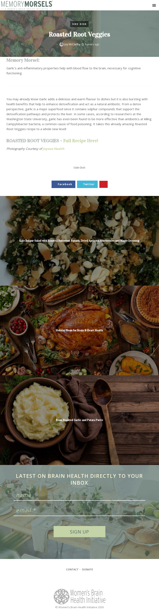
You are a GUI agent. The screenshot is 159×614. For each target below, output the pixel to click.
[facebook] (70, 581)
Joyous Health (53, 149)
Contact (72, 569)
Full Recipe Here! (80, 140)
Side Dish (79, 24)
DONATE (87, 569)
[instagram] (77, 581)
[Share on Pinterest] (103, 184)
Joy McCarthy (72, 44)
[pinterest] (86, 581)
